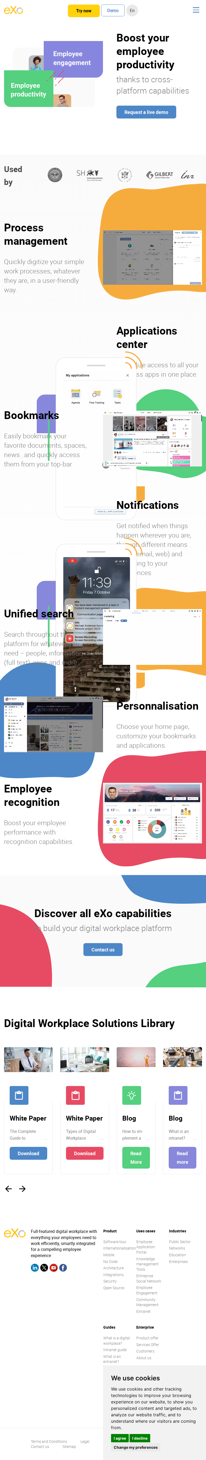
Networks (177, 1248)
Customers (145, 1351)
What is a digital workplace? (116, 1340)
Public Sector (180, 1241)
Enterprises (178, 1261)
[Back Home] (13, 12)
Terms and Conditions (49, 1441)
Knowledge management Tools (147, 1264)
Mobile (108, 1254)
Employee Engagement (146, 1290)
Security (110, 1281)
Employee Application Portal (145, 1247)
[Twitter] (44, 1268)
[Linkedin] (35, 1268)
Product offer (147, 1337)
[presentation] (8, 1189)
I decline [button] (140, 1438)
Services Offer (147, 1344)
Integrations (113, 1274)
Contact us (103, 949)
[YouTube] (54, 1268)
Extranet (143, 1311)
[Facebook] (63, 1268)
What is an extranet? (112, 1359)
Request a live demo (146, 112)
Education (177, 1254)
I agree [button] (120, 1438)
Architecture (113, 1267)
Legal (84, 1441)
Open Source (113, 1287)
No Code (110, 1261)
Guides (109, 1327)
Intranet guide (115, 1349)
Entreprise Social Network (148, 1278)
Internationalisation (119, 1248)
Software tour (114, 1241)
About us (143, 1357)
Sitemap (69, 1446)
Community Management (147, 1302)
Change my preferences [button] (136, 1447)
